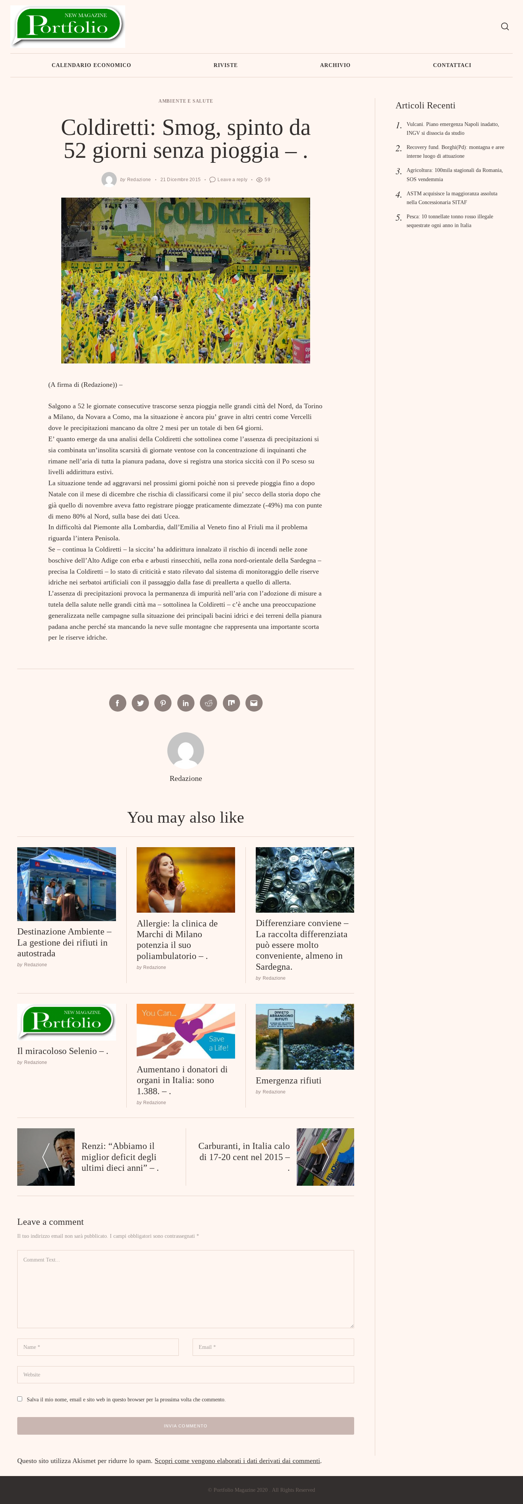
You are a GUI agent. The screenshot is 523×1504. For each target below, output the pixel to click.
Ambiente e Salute (186, 101)
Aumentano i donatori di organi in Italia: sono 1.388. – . (182, 1080)
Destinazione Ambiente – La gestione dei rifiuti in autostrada (64, 942)
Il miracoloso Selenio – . (62, 1051)
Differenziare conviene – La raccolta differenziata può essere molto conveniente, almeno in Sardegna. (302, 945)
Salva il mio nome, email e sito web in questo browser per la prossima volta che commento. (126, 1399)
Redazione (139, 179)
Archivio (335, 65)
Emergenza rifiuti (289, 1080)
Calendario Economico (91, 65)
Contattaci (452, 65)
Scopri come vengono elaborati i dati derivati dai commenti (237, 1461)
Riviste (226, 65)
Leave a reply (232, 179)
